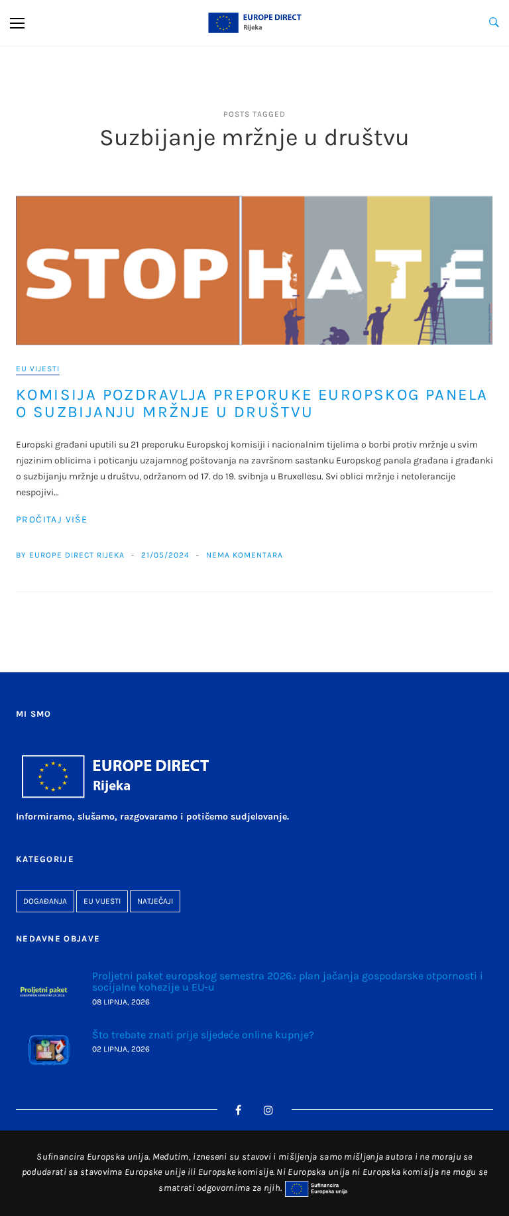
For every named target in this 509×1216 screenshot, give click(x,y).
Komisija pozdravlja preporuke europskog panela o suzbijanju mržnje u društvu (252, 403)
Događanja (45, 901)
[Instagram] (269, 1110)
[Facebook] (238, 1110)
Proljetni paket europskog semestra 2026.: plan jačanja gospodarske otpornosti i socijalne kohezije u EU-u (287, 981)
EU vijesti (38, 368)
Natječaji (155, 901)
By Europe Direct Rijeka (70, 555)
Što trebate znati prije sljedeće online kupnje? (203, 1034)
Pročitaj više (51, 519)
